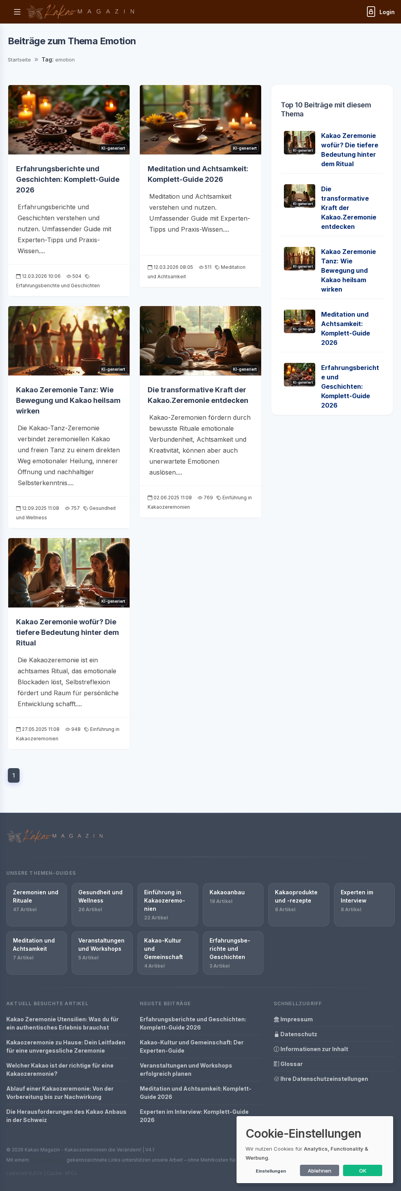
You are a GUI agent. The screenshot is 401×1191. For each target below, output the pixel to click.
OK (363, 1170)
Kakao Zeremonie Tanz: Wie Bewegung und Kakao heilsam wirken (68, 400)
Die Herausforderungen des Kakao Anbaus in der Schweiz (66, 1115)
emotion (65, 59)
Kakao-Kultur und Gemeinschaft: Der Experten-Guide (192, 1046)
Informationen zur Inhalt (313, 1049)
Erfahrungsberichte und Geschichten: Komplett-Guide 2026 (67, 179)
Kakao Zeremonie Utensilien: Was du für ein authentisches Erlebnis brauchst (62, 1023)
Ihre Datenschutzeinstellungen (323, 1078)
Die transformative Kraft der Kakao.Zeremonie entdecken (348, 207)
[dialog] (315, 1149)
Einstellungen (271, 1171)
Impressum (296, 1019)
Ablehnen (319, 1170)
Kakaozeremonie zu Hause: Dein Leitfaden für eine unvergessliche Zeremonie (65, 1046)
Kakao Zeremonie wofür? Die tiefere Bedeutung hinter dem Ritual (67, 632)
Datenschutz (298, 1034)
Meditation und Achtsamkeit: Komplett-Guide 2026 (195, 1092)
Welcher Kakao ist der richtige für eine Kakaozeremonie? (60, 1069)
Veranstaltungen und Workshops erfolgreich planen (186, 1069)
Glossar (291, 1063)
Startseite (19, 59)
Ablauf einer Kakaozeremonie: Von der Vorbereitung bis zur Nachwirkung (60, 1092)
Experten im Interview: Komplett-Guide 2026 (194, 1115)
